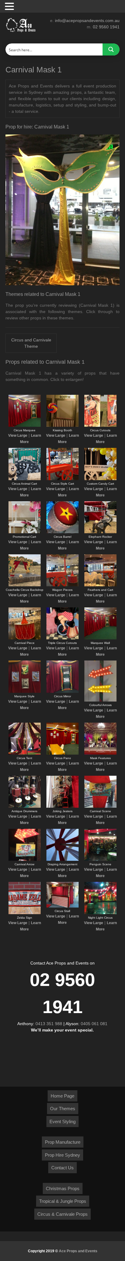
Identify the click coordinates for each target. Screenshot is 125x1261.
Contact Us (62, 1167)
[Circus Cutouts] (100, 425)
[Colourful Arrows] (100, 700)
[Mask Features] (100, 753)
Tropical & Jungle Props (62, 1201)
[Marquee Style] (24, 691)
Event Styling (62, 1121)
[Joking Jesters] (62, 806)
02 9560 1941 (106, 26)
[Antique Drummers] (24, 806)
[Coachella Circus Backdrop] (24, 585)
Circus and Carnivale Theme (31, 343)
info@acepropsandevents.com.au (87, 20)
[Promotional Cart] (24, 532)
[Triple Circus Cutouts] (62, 638)
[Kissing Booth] (62, 425)
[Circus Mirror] (62, 691)
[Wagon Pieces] (62, 585)
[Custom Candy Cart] (100, 479)
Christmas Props (62, 1188)
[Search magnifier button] (111, 49)
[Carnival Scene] (100, 806)
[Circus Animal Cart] (24, 479)
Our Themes (62, 1108)
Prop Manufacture (62, 1142)
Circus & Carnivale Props (62, 1214)
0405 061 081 (94, 1023)
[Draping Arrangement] (62, 859)
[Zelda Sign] (24, 913)
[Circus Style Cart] (62, 479)
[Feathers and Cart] (100, 585)
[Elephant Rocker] (100, 532)
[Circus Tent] (24, 753)
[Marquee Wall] (100, 638)
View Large (17, 435)
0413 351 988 (48, 1023)
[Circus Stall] (62, 906)
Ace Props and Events (78, 1251)
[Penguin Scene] (100, 859)
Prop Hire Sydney (62, 1155)
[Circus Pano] (62, 753)
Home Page (62, 1095)
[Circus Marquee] (24, 425)
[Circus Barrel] (62, 532)
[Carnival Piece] (24, 638)
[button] (10, 6)
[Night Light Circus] (100, 913)
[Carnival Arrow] (24, 859)
